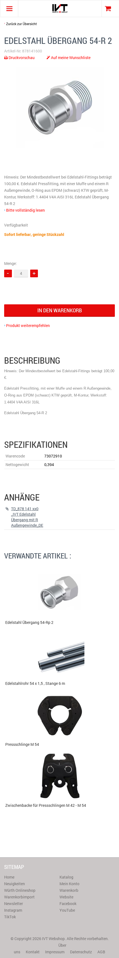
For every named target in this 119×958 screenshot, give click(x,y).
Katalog (66, 877)
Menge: (10, 263)
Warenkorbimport (19, 897)
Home (9, 877)
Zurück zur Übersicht (21, 24)
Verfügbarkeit (16, 225)
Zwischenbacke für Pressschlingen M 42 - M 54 (45, 805)
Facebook (68, 903)
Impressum (54, 951)
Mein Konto (69, 883)
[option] (59, 107)
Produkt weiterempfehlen (28, 325)
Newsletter (13, 903)
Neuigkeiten (14, 883)
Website (66, 897)
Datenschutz (81, 951)
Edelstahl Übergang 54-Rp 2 (29, 622)
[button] (34, 273)
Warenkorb (69, 890)
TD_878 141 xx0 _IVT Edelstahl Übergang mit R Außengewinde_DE (27, 517)
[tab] (37, 556)
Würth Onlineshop (19, 890)
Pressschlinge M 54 (22, 744)
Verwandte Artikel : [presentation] (37, 555)
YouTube (67, 910)
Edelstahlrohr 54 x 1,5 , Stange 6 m (35, 683)
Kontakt (33, 951)
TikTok (10, 916)
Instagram (13, 910)
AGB (101, 951)
